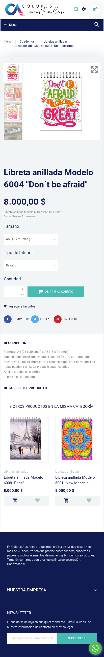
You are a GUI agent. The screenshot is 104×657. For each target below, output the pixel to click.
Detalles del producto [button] (25, 388)
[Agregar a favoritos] (37, 501)
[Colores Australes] (35, 9)
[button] (76, 9)
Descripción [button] (15, 343)
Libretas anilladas (16, 471)
